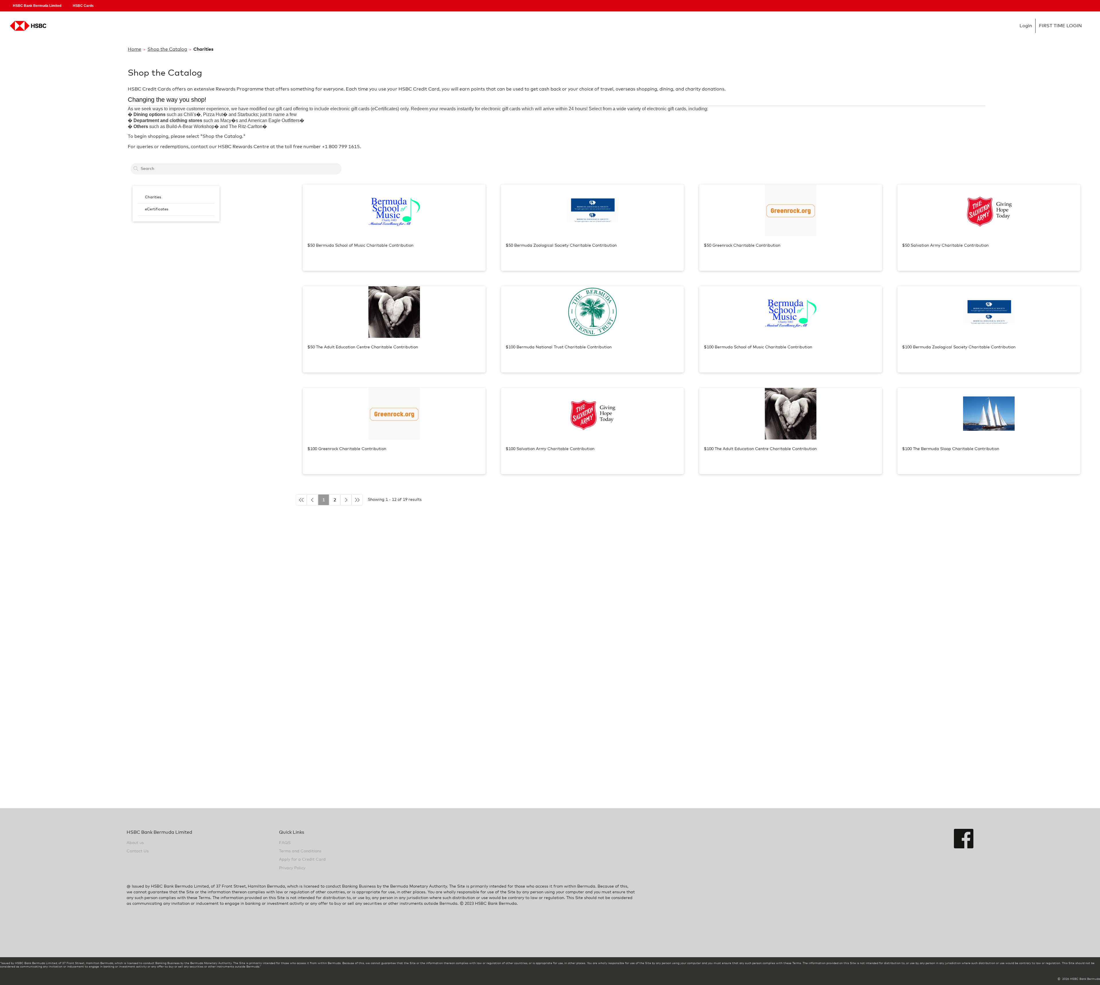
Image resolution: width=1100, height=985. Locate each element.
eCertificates (156, 209)
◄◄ (301, 499)
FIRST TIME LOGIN (1060, 25)
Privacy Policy (292, 868)
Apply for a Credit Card (302, 860)
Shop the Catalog (167, 49)
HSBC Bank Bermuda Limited (37, 6)
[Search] (136, 168)
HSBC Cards (83, 6)
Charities (153, 197)
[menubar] (176, 203)
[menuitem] (176, 198)
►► (357, 499)
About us (135, 843)
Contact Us (138, 851)
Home (134, 49)
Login (27, 25)
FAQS (284, 843)
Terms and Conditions (300, 851)
